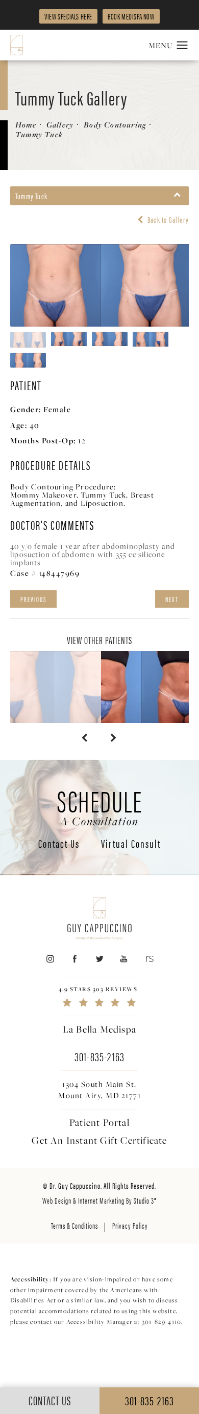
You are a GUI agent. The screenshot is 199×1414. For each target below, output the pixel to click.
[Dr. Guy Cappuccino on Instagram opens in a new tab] (49, 959)
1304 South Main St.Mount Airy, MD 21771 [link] (99, 1090)
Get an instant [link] (99, 1140)
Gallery (59, 125)
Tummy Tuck (39, 134)
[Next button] (114, 738)
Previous (33, 599)
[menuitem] (49, 959)
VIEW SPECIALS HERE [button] (68, 16)
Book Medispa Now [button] (131, 16)
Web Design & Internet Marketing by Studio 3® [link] (99, 1200)
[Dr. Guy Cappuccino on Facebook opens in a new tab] (74, 959)
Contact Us (59, 844)
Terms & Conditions (74, 1225)
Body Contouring (115, 125)
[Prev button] (85, 738)
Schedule (99, 805)
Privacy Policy (130, 1225)
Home (25, 125)
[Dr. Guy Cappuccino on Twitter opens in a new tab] (99, 959)
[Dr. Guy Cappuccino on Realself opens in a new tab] (148, 959)
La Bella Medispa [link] (99, 1029)
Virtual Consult (131, 844)
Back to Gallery (167, 220)
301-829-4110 (161, 1321)
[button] (182, 45)
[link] (99, 996)
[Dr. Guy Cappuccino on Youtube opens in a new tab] (124, 959)
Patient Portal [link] (99, 1122)
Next (172, 599)
